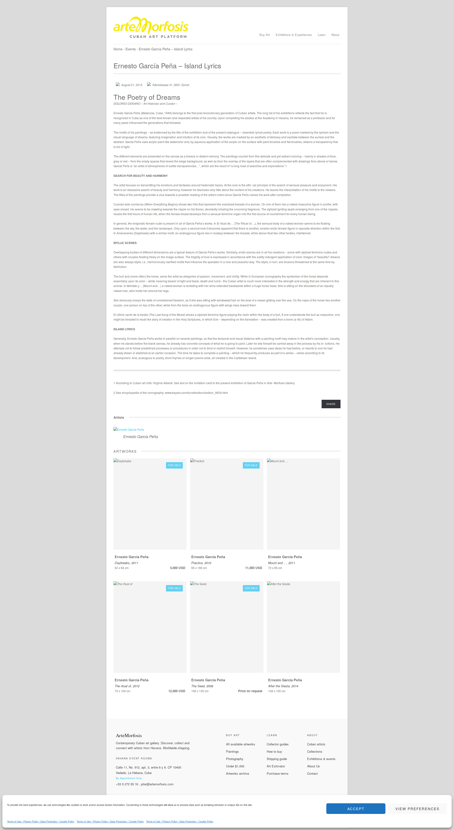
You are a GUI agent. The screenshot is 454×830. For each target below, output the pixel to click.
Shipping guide (277, 758)
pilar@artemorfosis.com (157, 784)
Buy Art (264, 34)
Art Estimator (276, 766)
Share (331, 404)
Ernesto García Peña (140, 436)
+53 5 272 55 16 (127, 784)
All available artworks (240, 744)
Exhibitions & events (321, 758)
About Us (313, 766)
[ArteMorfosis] (227, 29)
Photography (234, 758)
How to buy (274, 751)
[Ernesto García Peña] (129, 429)
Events (131, 49)
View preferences (417, 808)
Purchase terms (277, 773)
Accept (355, 808)
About (335, 34)
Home (118, 49)
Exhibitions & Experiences (294, 34)
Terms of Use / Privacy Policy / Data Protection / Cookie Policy (40, 821)
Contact (312, 773)
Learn (321, 34)
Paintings (232, 751)
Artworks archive (237, 773)
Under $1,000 (235, 766)
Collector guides (278, 744)
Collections (314, 751)
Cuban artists (316, 744)
